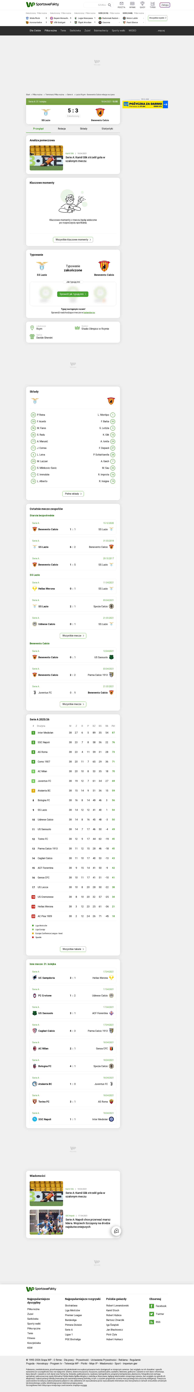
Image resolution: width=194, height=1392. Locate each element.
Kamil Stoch (112, 1310)
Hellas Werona (45, 906)
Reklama (123, 1359)
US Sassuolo (44, 829)
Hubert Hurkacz (114, 1339)
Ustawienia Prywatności (103, 1359)
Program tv (56, 1363)
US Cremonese (46, 896)
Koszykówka (34, 1343)
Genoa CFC (43, 877)
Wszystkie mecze (72, 635)
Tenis (63, 30)
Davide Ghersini (44, 337)
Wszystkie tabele (72, 949)
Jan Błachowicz (114, 1329)
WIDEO (132, 30)
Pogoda (30, 1363)
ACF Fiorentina (45, 867)
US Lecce (43, 887)
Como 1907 (44, 761)
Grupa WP (46, 1359)
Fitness (31, 1338)
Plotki (84, 1363)
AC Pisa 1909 (45, 916)
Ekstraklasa (71, 1305)
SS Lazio (42, 810)
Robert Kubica (113, 1315)
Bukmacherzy (101, 30)
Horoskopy (42, 1363)
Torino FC (43, 838)
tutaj (85, 1385)
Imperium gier (130, 1363)
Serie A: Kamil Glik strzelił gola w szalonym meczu (85, 159)
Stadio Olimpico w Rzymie (95, 328)
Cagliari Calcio (45, 858)
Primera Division (73, 1324)
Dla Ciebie (35, 30)
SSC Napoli (44, 742)
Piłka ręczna (33, 1328)
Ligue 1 (69, 1334)
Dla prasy (69, 1359)
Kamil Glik (69, 153)
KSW (29, 1347)
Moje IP (93, 1363)
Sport (118, 1363)
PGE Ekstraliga (73, 1339)
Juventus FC (44, 781)
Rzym (39, 328)
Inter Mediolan (45, 732)
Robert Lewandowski (117, 1305)
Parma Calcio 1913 (48, 848)
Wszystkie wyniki (156, 18)
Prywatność (82, 1359)
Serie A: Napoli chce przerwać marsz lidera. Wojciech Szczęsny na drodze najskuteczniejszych (87, 1223)
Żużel (87, 30)
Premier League (73, 1315)
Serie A (70, 95)
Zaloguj (165, 5)
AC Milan (42, 771)
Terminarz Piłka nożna (55, 95)
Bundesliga (71, 1320)
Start (28, 95)
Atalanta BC (44, 790)
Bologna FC (44, 800)
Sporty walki (118, 30)
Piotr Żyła (111, 1334)
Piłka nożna (51, 30)
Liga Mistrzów (72, 1310)
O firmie (58, 1359)
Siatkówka (75, 30)
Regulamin (135, 1359)
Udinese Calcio (45, 819)
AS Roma (42, 752)
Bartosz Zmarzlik (115, 1320)
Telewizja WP (71, 1363)
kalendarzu (89, 312)
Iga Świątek (112, 1324)
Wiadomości (106, 1363)
